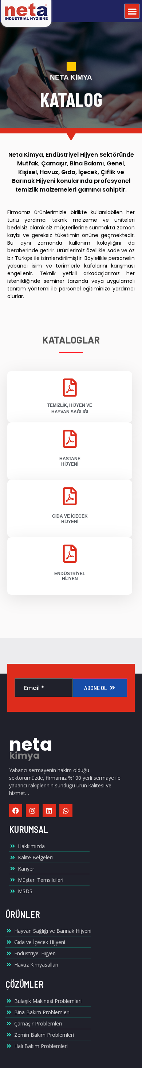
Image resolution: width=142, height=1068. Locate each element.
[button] (132, 11)
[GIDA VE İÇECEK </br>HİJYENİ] (70, 496)
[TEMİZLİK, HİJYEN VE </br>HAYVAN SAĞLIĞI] (70, 387)
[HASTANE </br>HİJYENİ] (70, 439)
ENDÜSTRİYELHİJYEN (69, 576)
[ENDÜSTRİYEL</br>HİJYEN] (70, 554)
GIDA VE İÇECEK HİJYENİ (70, 519)
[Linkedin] (49, 810)
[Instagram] (32, 810)
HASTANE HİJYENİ (69, 461)
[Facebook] (15, 810)
